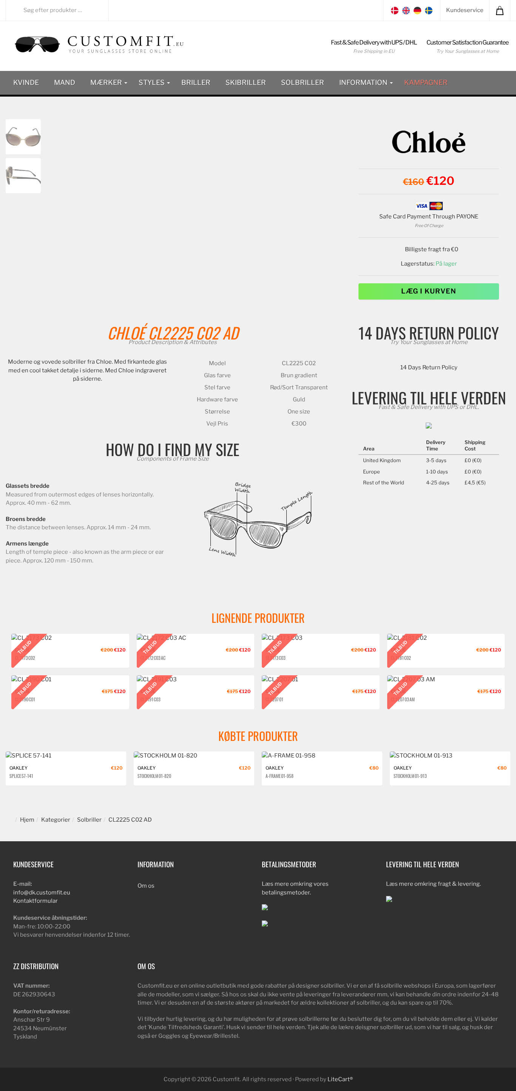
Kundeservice (465, 10)
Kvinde (26, 82)
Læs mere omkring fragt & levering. (433, 883)
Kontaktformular (35, 900)
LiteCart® (340, 1079)
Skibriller (246, 82)
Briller (195, 82)
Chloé (126, 332)
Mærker (107, 82)
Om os (145, 885)
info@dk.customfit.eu (41, 892)
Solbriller (302, 82)
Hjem (27, 819)
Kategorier (55, 819)
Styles (152, 82)
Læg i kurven (428, 291)
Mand (64, 82)
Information (364, 82)
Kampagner (426, 82)
